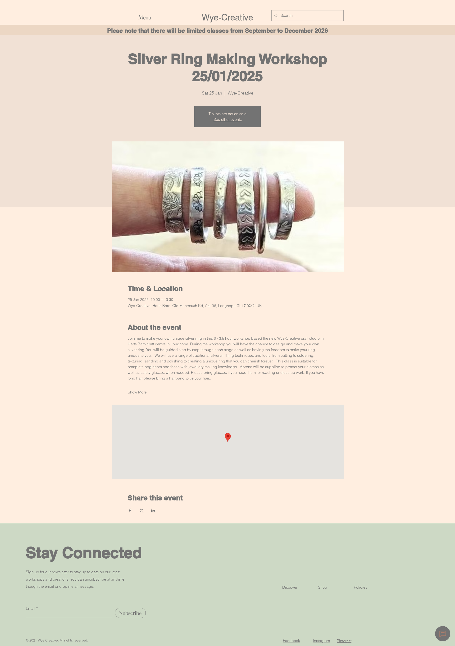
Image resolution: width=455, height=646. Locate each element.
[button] (184, 17)
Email (30, 608)
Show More (137, 392)
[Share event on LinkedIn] (153, 510)
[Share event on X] (141, 510)
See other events (228, 119)
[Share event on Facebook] (130, 510)
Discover (289, 587)
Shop (322, 587)
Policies (360, 587)
